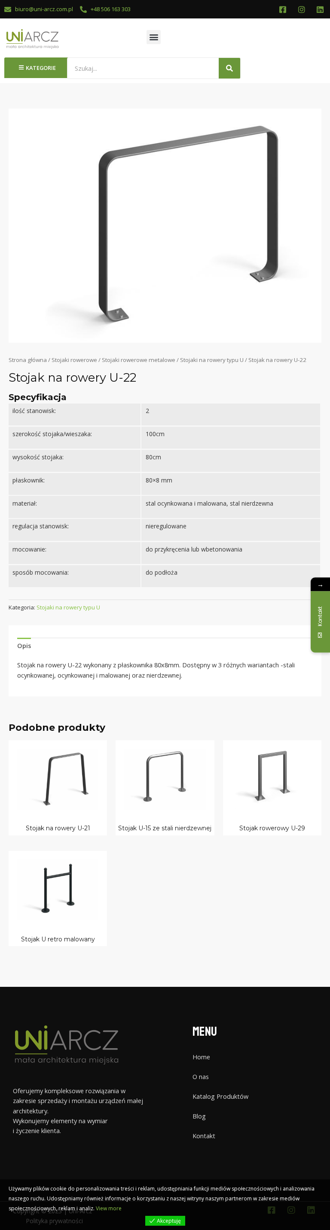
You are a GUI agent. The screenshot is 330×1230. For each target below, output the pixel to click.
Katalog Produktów (220, 1096)
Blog (199, 1116)
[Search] (229, 68)
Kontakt (203, 1135)
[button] (154, 37)
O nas (200, 1076)
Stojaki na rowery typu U (212, 360)
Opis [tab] (24, 645)
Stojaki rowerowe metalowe (138, 360)
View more (109, 1208)
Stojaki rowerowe (74, 360)
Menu (204, 1031)
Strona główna (28, 360)
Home (201, 1056)
